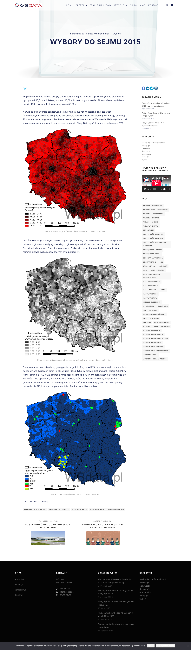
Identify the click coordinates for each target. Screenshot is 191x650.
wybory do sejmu (116, 509)
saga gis (147, 322)
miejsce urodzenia (151, 302)
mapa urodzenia (150, 290)
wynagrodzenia (150, 355)
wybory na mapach (151, 330)
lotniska (163, 266)
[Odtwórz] (145, 189)
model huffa (148, 306)
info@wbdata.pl (67, 592)
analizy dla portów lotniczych (153, 143)
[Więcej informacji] (172, 5)
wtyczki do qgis (161, 322)
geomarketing (149, 262)
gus (161, 262)
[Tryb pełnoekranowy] (168, 189)
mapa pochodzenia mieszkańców (151, 276)
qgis (145, 318)
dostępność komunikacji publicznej (154, 244)
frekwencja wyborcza (34, 509)
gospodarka (146, 154)
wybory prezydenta (152, 342)
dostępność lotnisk (152, 250)
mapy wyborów (97, 509)
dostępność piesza (152, 254)
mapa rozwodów (150, 286)
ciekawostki (146, 148)
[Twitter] (152, 88)
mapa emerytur (158, 270)
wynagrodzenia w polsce (155, 359)
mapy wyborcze (79, 509)
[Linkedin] (147, 88)
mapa (145, 270)
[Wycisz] (164, 189)
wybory (117, 33)
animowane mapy (150, 226)
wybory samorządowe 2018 (155, 351)
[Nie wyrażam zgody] (187, 646)
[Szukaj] (166, 5)
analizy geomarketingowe (155, 210)
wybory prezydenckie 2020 (155, 338)
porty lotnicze (150, 310)
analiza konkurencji (152, 206)
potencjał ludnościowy (154, 314)
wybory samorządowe (153, 347)
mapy (163, 290)
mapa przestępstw (151, 282)
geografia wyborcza (59, 509)
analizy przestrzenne (153, 214)
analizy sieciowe (151, 218)
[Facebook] (143, 88)
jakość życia (149, 266)
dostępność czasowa (153, 234)
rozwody (154, 318)
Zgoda (151, 646)
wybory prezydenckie (153, 334)
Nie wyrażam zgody (165, 646)
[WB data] (28, 5)
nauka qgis (163, 306)
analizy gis (146, 146)
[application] (156, 183)
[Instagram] (156, 88)
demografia (146, 151)
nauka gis (145, 157)
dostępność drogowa (153, 238)
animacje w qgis (150, 222)
